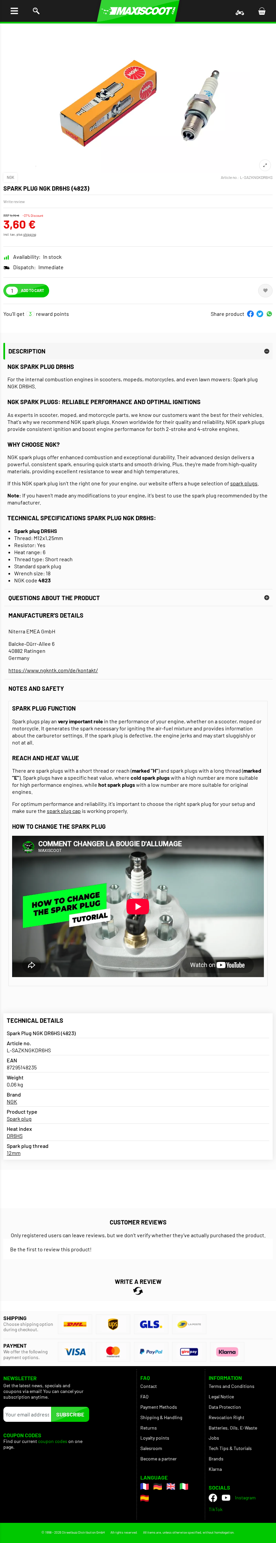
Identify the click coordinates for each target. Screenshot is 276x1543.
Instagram (245, 1497)
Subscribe (70, 1414)
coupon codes (52, 1441)
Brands (216, 1458)
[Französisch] (144, 1486)
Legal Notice (221, 1396)
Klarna (215, 1469)
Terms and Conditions (231, 1386)
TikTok (215, 1509)
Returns (148, 1428)
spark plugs (243, 483)
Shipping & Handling (161, 1417)
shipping (29, 234)
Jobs (214, 1438)
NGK (10, 177)
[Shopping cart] (262, 11)
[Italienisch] (184, 1486)
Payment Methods (158, 1407)
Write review (14, 201)
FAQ (144, 1396)
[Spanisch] (144, 1498)
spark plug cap (64, 811)
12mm (14, 1153)
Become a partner (158, 1458)
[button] (250, 313)
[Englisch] (171, 1486)
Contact (148, 1386)
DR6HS (15, 1135)
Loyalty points (154, 1438)
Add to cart (32, 290)
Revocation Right (226, 1417)
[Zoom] (265, 165)
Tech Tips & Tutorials (230, 1448)
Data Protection (225, 1407)
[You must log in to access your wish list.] (265, 290)
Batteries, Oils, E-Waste (233, 1428)
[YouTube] (226, 1497)
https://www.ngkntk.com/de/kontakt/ (53, 670)
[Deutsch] (157, 1486)
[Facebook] (213, 1497)
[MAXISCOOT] (138, 11)
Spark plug (19, 1118)
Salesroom (151, 1448)
